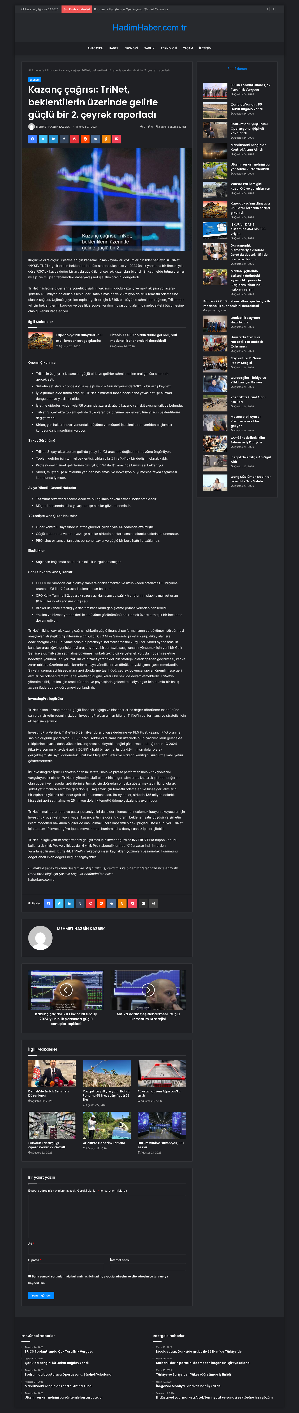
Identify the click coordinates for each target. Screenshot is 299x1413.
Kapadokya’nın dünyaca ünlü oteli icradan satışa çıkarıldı (250, 208)
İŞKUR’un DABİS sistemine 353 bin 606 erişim (248, 229)
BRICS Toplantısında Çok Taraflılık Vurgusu (250, 87)
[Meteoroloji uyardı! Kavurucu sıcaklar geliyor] (215, 423)
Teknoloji (169, 48)
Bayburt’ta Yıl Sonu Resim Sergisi (246, 360)
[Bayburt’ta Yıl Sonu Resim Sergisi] (215, 364)
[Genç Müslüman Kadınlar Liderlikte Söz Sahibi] (215, 483)
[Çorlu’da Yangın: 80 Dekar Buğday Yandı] (215, 110)
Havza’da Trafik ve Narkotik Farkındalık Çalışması (247, 342)
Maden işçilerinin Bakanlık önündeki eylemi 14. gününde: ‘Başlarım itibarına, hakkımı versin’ (246, 280)
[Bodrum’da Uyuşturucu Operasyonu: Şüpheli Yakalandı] (215, 130)
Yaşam (188, 48)
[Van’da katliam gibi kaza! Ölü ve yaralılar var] (215, 190)
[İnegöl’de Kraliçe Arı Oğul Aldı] (215, 463)
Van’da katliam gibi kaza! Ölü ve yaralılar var (250, 186)
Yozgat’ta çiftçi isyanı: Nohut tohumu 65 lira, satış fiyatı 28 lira (106, 1095)
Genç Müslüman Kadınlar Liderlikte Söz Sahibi (251, 479)
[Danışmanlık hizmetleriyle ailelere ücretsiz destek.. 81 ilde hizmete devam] (215, 251)
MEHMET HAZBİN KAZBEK (53, 126)
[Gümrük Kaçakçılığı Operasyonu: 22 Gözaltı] (52, 1125)
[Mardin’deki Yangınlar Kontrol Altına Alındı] (215, 151)
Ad (31, 1243)
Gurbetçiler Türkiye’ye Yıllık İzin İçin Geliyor (248, 380)
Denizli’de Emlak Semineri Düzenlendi (48, 1093)
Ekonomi (131, 48)
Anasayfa (95, 48)
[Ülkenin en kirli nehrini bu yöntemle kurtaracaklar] (215, 170)
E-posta (34, 1260)
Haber (113, 48)
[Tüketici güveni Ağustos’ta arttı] (162, 1073)
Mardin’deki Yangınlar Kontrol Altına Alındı (248, 147)
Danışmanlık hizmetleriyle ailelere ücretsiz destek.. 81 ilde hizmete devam (249, 252)
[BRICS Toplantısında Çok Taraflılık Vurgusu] (215, 91)
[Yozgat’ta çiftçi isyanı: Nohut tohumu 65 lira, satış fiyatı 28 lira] (107, 1073)
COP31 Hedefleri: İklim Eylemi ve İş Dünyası (248, 440)
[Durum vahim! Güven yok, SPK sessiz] (162, 1125)
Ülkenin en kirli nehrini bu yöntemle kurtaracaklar (250, 166)
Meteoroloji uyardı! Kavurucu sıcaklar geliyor (246, 421)
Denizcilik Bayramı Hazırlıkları (245, 320)
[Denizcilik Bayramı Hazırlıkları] (215, 324)
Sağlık (149, 48)
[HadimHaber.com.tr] (149, 27)
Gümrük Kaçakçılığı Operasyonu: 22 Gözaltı (47, 1145)
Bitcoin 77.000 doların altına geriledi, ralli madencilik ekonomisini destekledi (236, 303)
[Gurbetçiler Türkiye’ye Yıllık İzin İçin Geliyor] (215, 384)
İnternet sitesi (120, 1260)
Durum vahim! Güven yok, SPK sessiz (161, 1145)
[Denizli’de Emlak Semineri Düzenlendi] (52, 1073)
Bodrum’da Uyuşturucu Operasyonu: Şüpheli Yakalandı (131, 9)
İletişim (205, 48)
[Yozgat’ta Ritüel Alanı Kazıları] (215, 403)
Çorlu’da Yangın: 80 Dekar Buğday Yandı (247, 106)
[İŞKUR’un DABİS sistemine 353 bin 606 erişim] (215, 230)
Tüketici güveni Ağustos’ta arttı (159, 1093)
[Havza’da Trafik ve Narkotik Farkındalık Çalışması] (215, 343)
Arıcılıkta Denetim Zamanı (104, 1143)
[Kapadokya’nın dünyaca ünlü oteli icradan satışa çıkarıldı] (40, 340)
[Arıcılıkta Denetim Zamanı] (107, 1125)
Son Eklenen (237, 69)
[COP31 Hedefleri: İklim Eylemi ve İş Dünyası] (215, 444)
